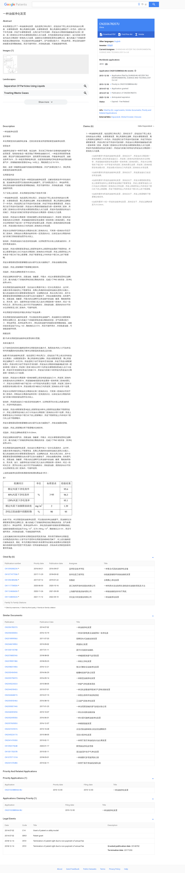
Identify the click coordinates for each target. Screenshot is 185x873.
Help (126, 869)
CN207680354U (11, 655)
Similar (141, 34)
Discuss (137, 117)
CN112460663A (11, 591)
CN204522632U (11, 684)
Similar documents (133, 110)
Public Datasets (89, 869)
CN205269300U (11, 718)
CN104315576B (11, 650)
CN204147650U (11, 740)
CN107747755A (11, 574)
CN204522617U (11, 735)
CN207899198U (11, 661)
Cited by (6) (108, 110)
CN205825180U (11, 667)
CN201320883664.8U (13, 790)
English (117, 41)
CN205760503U (11, 723)
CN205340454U (11, 672)
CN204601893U (11, 644)
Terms (102, 869)
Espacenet (115, 117)
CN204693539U (11, 712)
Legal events (119, 110)
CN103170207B (11, 752)
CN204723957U (11, 729)
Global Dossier (127, 117)
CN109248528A (11, 580)
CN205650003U (11, 633)
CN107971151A (11, 757)
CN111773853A (11, 586)
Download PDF (109, 34)
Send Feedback (72, 869)
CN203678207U (11, 627)
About (59, 869)
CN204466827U (11, 695)
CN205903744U (11, 706)
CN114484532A (11, 597)
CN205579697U (11, 678)
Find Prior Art (126, 34)
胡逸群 (110, 45)
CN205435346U (11, 701)
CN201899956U (11, 638)
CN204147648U (11, 763)
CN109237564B (11, 746)
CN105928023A (11, 569)
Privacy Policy (114, 869)
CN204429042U (11, 689)
